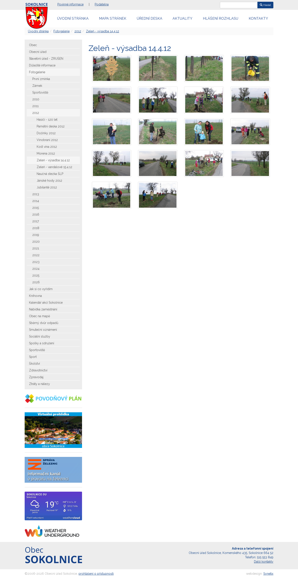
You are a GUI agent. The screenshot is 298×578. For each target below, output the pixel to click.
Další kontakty (263, 561)
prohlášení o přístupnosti (96, 573)
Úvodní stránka (73, 18)
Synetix (268, 573)
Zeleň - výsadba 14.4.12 (102, 31)
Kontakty (258, 18)
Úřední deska (149, 18)
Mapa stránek (112, 18)
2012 (77, 31)
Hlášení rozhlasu (220, 18)
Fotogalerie (61, 31)
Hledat (266, 5)
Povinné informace (70, 4)
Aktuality (182, 18)
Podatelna (102, 4)
